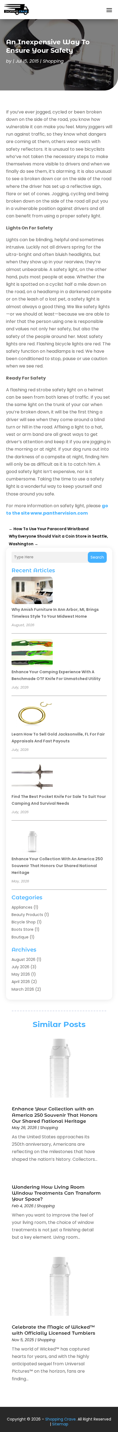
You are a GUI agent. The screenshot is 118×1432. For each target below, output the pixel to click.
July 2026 (20, 967)
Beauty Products (27, 914)
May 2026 (21, 974)
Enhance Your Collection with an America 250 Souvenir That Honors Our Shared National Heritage (57, 865)
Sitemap (60, 1424)
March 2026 (23, 989)
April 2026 (21, 981)
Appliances (22, 907)
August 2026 (23, 959)
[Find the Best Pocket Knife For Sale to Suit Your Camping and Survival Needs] (32, 778)
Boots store (22, 929)
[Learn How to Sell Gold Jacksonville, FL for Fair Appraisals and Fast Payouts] (32, 715)
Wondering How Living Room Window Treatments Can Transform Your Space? (56, 1193)
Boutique (20, 937)
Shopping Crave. (61, 1419)
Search (97, 557)
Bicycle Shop (24, 922)
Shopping (53, 61)
